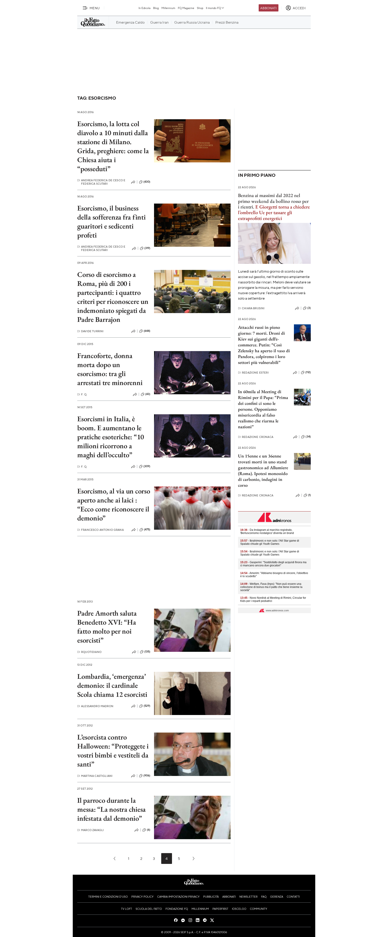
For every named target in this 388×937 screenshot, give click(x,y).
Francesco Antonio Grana (100, 529)
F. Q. (82, 394)
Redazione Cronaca (255, 437)
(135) (147, 651)
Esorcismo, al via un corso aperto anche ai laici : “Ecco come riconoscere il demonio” (113, 504)
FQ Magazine (186, 8)
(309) (146, 466)
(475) (147, 529)
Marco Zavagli (90, 830)
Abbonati (268, 8)
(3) (309, 307)
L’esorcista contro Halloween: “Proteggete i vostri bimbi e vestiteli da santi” (113, 750)
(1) (309, 495)
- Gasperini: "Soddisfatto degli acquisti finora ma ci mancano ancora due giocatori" (273, 564)
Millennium (168, 8)
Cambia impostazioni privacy (178, 896)
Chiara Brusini (251, 308)
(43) (147, 394)
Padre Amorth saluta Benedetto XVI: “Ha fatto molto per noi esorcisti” (107, 626)
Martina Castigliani (94, 776)
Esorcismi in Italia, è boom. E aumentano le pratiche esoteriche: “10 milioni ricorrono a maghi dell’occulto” (110, 437)
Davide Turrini (90, 331)
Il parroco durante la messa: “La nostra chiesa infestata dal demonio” (111, 809)
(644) (147, 330)
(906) (146, 775)
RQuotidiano (89, 652)
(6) (148, 829)
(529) (147, 705)
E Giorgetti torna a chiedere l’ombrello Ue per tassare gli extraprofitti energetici (274, 213)
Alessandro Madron (95, 706)
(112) (308, 372)
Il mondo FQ (213, 8)
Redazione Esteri (253, 372)
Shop (200, 8)
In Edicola (144, 8)
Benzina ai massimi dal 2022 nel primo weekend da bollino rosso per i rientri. (273, 201)
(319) (147, 248)
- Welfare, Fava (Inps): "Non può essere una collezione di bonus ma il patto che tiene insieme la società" (271, 587)
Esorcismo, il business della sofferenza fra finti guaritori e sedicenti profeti (111, 221)
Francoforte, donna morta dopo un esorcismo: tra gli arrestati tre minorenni (109, 369)
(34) (308, 436)
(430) (146, 181)
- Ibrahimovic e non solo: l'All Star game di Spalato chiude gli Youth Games (269, 542)
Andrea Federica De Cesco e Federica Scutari (101, 182)
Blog (156, 8)
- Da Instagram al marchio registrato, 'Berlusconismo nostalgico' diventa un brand (267, 531)
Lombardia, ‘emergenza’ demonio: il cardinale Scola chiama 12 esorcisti (112, 685)
